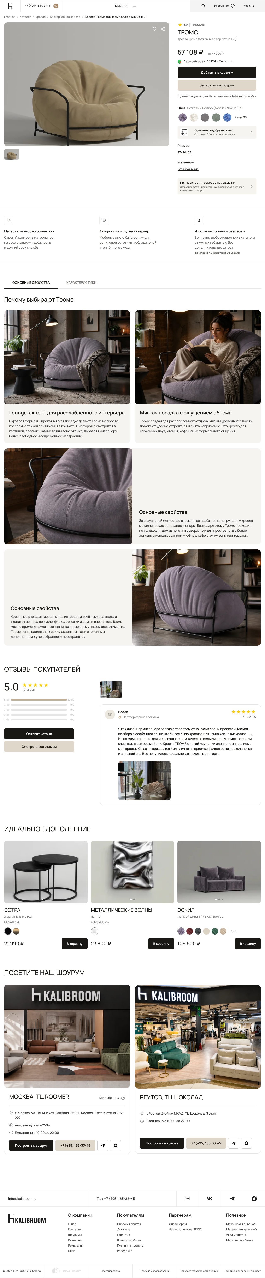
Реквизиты (75, 1245)
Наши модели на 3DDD (185, 1229)
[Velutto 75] (198, 931)
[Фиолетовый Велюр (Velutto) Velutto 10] (183, 117)
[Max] (115, 1145)
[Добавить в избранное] (154, 28)
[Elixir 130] (223, 931)
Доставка (124, 1229)
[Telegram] (102, 1145)
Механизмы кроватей (241, 1229)
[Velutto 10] (181, 931)
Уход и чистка (236, 1235)
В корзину (75, 943)
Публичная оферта (130, 1245)
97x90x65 (184, 152)
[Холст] (94, 931)
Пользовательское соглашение (199, 1270)
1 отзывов (198, 25)
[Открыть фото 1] (144, 780)
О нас (72, 1224)
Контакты (74, 1229)
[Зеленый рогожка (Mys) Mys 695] (216, 117)
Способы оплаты (129, 1224)
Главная (9, 17)
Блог (71, 1251)
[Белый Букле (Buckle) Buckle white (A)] (194, 117)
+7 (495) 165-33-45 (75, 1145)
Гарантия (123, 1235)
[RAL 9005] (8, 931)
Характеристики (81, 282)
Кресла (40, 17)
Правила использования (154, 1270)
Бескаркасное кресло (65, 17)
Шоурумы (75, 1235)
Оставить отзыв (39, 733)
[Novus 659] (214, 931)
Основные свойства (31, 282)
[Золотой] (16, 931)
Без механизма (188, 169)
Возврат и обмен (129, 1240)
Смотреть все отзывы (39, 746)
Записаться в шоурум (217, 85)
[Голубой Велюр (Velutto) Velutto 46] (227, 117)
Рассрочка (124, 1251)
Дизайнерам (178, 1224)
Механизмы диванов (240, 1224)
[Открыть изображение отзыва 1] (111, 689)
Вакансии (75, 1240)
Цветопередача (110, 1270)
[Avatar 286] (189, 931)
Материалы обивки (239, 1240)
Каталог (25, 17)
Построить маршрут (31, 1145)
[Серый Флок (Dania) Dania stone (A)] (205, 117)
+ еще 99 (241, 117)
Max (253, 96)
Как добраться (109, 1098)
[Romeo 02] (206, 931)
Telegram (238, 96)
